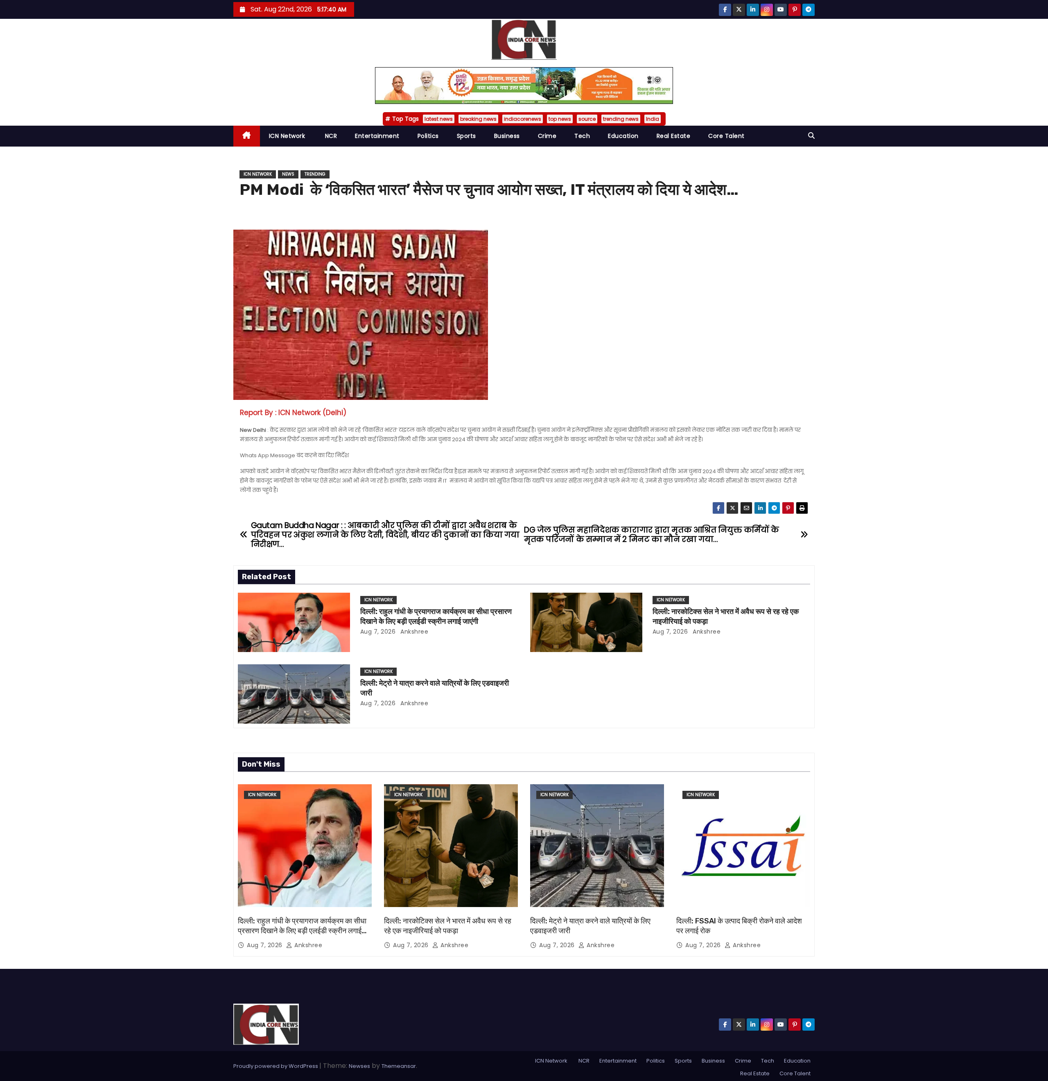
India (652, 118)
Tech (582, 136)
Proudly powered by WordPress (276, 1066)
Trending (315, 174)
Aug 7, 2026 (378, 631)
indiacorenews (522, 118)
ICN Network (287, 136)
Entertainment (377, 136)
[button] (811, 135)
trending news (621, 118)
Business (507, 136)
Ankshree (414, 631)
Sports (466, 136)
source (587, 118)
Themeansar (399, 1066)
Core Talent (726, 136)
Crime (547, 136)
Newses (359, 1066)
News (288, 174)
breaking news (478, 118)
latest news (439, 118)
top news (560, 118)
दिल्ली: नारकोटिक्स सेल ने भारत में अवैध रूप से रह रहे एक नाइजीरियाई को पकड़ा (447, 925)
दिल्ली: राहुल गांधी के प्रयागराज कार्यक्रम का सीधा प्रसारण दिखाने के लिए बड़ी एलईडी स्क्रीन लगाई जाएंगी (436, 616)
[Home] (246, 136)
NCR (330, 136)
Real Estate (674, 136)
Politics (428, 136)
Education (623, 136)
